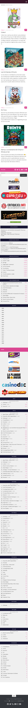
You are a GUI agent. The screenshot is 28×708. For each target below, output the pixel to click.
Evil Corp (4, 110)
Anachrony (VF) (6, 258)
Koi (3, 440)
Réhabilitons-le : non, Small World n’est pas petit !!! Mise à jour (13, 230)
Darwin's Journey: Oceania (8, 299)
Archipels (5, 675)
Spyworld (5, 291)
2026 (3, 308)
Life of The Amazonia (14, 247)
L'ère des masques (7, 665)
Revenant (5, 477)
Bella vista (5, 550)
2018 (3, 324)
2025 (3, 310)
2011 (3, 339)
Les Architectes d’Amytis (9, 72)
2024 (3, 312)
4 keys (4, 671)
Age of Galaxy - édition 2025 (8, 414)
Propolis (4, 621)
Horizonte (5, 422)
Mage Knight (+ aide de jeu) (8, 264)
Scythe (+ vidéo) (6, 260)
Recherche (3, 173)
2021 (3, 318)
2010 (3, 341)
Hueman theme (21, 701)
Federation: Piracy (6, 473)
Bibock (4, 595)
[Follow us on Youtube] (22, 169)
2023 (3, 314)
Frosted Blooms (6, 420)
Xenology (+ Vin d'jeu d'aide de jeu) (9, 469)
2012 (3, 337)
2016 (3, 328)
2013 (3, 335)
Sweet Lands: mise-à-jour (6, 232)
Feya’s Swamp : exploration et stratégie (11, 286)
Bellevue (11, 243)
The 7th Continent (6, 266)
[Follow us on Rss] (19, 169)
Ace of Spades (6, 508)
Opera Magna (5, 295)
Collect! (3, 32)
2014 (3, 332)
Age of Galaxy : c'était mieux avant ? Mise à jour (12, 444)
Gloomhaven (5, 276)
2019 (3, 322)
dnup (4, 425)
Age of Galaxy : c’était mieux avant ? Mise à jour (10, 234)
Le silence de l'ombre (7, 491)
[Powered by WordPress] (9, 701)
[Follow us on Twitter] (17, 169)
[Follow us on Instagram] (24, 169)
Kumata (4, 667)
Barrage (4, 262)
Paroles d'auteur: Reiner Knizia (9, 297)
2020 (3, 320)
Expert (2, 147)
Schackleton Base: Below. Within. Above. (11, 471)
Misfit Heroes (5, 669)
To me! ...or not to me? (7, 552)
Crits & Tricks (5, 498)
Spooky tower (6, 624)
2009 (3, 343)
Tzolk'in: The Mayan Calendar (8, 270)
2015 (3, 330)
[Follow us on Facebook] (15, 169)
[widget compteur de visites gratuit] (15, 222)
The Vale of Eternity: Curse (8, 493)
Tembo (4, 404)
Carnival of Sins (6, 301)
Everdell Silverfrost (7, 475)
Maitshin (5, 495)
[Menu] (26, 1)
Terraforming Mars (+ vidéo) (8, 274)
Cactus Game (5, 541)
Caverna (4, 272)
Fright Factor (5, 549)
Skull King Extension (7, 537)
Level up (4, 547)
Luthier (4, 424)
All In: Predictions (6, 677)
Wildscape (5, 289)
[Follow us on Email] (26, 169)
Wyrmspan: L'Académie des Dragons (10, 506)
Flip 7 (4, 543)
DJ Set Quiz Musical (7, 452)
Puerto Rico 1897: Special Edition (9, 416)
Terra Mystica (6, 268)
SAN (4, 622)
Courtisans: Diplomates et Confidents (10, 673)
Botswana (5, 535)
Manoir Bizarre (6, 539)
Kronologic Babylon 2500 (8, 450)
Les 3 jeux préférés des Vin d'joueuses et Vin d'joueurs (13, 293)
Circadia (2, 235)
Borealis (4, 448)
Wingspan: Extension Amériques (9, 497)
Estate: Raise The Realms (8, 504)
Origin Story (5, 502)
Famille (3, 30)
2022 (3, 316)
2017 (3, 326)
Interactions (3, 231)
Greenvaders (5, 446)
